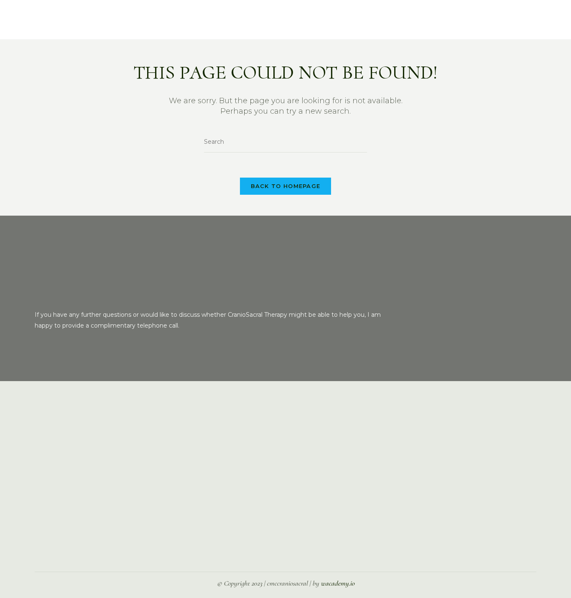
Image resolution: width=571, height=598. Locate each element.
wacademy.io (337, 583)
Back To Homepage (286, 186)
